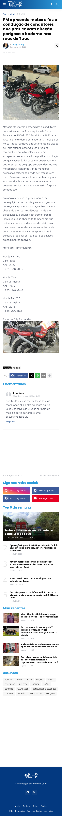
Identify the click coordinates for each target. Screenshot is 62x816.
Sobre (35, 806)
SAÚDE (46, 684)
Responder (11, 421)
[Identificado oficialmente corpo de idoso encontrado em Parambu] (11, 618)
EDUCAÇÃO (10, 684)
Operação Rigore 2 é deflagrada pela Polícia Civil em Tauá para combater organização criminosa (34, 548)
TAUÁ (19, 679)
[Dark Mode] (52, 4)
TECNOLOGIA (36, 693)
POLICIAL (21, 14)
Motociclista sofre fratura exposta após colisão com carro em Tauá (40, 645)
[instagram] (34, 792)
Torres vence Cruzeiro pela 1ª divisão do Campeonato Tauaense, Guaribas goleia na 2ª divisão (39, 631)
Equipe (44, 806)
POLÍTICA (23, 684)
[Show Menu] (4, 4)
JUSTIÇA (35, 684)
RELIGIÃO (21, 693)
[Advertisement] (31, 731)
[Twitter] (31, 375)
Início (17, 806)
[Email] (43, 375)
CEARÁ (29, 679)
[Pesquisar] (58, 4)
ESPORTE (9, 689)
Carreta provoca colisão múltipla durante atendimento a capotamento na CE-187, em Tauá (34, 595)
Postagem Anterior (13, 475)
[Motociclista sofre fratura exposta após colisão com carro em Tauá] (11, 648)
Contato (26, 806)
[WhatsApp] (37, 375)
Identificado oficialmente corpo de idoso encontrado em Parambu (40, 615)
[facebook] (27, 792)
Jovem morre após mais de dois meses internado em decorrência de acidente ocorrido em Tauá (31, 564)
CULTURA (9, 693)
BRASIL (50, 679)
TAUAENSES (22, 689)
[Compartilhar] (57, 45)
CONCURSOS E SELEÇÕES (44, 689)
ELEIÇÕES (50, 693)
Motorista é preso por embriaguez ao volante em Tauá (30, 579)
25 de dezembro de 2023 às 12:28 (26, 396)
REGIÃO (39, 679)
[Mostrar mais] (49, 375)
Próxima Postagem (48, 475)
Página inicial (9, 14)
